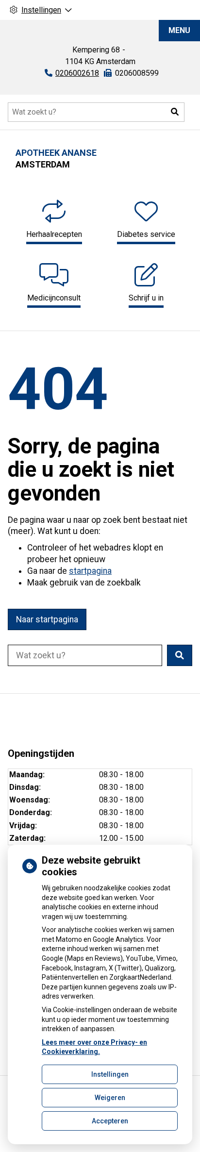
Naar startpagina (47, 619)
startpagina (90, 571)
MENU (179, 30)
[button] (174, 112)
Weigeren (110, 1098)
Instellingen (110, 1074)
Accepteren (110, 1121)
